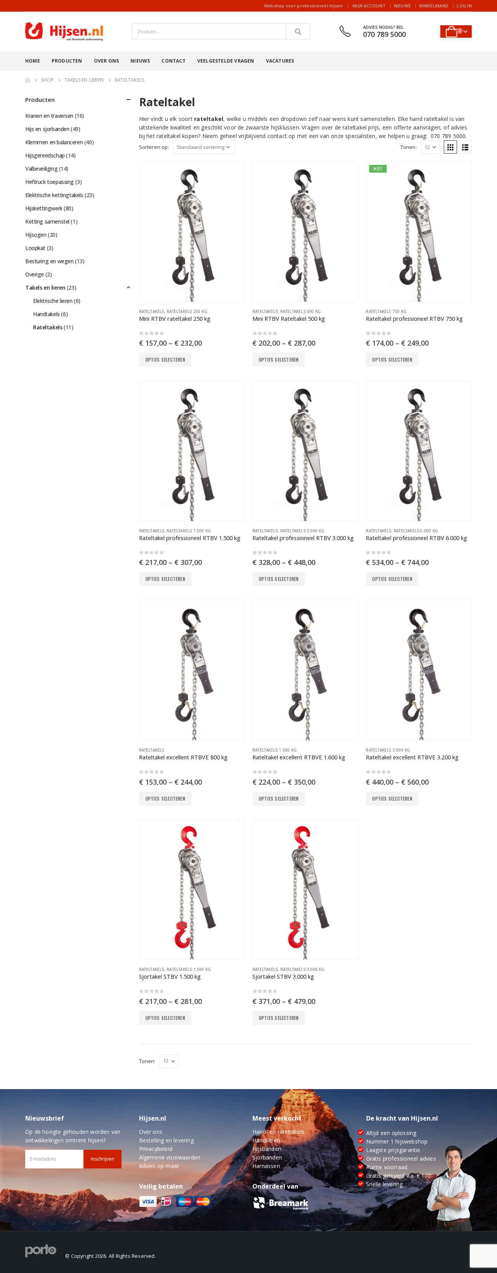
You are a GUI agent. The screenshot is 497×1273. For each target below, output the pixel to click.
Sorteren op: (154, 146)
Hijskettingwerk (44, 208)
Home (32, 61)
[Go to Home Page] (27, 80)
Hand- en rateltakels (278, 1131)
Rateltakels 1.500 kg (189, 530)
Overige (34, 274)
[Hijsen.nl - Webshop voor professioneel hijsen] (64, 31)
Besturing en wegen (49, 261)
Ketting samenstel (47, 221)
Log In (464, 6)
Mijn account (369, 6)
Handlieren (266, 1140)
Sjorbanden (267, 1157)
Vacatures (280, 61)
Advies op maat (159, 1166)
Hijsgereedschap (45, 155)
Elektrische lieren (52, 300)
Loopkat (35, 248)
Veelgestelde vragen (225, 61)
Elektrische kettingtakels (54, 195)
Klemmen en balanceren (54, 142)
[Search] (298, 31)
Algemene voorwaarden (170, 1157)
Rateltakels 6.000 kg (416, 530)
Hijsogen (36, 234)
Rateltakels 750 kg (386, 311)
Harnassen (266, 1166)
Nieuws (402, 6)
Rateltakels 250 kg (187, 311)
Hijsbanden (266, 1148)
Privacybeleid (156, 1148)
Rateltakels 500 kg (300, 311)
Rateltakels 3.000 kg (302, 530)
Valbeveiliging (41, 168)
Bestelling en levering (166, 1140)
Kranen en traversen (49, 115)
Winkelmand (433, 6)
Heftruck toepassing (49, 181)
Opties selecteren (165, 359)
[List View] (465, 147)
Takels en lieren (45, 287)
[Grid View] (450, 147)
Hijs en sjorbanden (47, 129)
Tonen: (408, 146)
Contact (173, 61)
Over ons (106, 61)
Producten (67, 61)
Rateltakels (151, 311)
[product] (191, 232)
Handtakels (46, 314)
